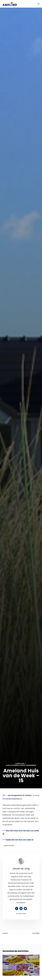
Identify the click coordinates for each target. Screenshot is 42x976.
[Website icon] (21, 908)
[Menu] (39, 4)
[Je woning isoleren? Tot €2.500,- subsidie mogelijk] (20, 965)
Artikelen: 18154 (21, 913)
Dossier (22, 765)
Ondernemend (31, 765)
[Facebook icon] (16, 908)
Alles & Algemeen (12, 765)
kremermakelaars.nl (13, 798)
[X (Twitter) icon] (25, 908)
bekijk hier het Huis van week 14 (19, 839)
